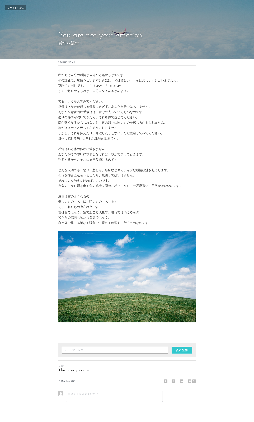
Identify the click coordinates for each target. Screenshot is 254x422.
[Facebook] (165, 381)
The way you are (73, 370)
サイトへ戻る (17, 7)
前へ (63, 365)
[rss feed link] (194, 381)
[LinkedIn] (181, 381)
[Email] (189, 381)
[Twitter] (173, 381)
